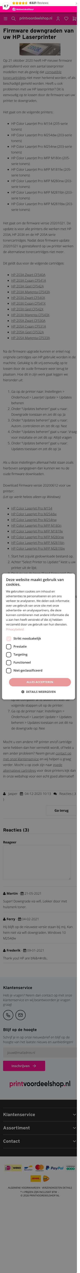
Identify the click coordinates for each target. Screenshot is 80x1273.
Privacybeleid (15, 629)
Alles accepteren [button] (39, 682)
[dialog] (38, 636)
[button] (38, 692)
